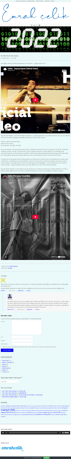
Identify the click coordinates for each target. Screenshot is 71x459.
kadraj (46, 408)
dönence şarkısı (57, 406)
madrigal (64, 408)
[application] (35, 432)
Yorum (3, 321)
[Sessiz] (63, 433)
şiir (63, 414)
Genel (14, 58)
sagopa (65, 410)
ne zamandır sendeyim (26, 410)
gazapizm (33, 408)
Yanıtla (28, 290)
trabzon (10, 414)
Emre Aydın (65, 406)
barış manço (21, 406)
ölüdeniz (53, 414)
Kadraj (4, 366)
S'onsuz (4, 372)
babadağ (14, 406)
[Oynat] (3, 433)
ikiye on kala (40, 408)
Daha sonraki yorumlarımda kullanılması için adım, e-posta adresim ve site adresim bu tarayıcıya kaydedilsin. (29, 347)
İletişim (52, 1)
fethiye (10, 408)
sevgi (51, 412)
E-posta (3, 340)
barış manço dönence (31, 406)
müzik (17, 410)
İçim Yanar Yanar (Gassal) (9, 391)
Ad (2, 337)
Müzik (3, 370)
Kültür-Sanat (5, 368)
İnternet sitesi (4, 344)
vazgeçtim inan (18, 414)
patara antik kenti (41, 410)
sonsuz (57, 412)
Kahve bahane (14, 266)
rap (54, 410)
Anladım (46, 457)
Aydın (8, 406)
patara (34, 410)
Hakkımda (47, 1)
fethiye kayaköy (17, 408)
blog (51, 406)
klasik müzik (57, 408)
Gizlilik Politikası (40, 1)
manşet (8, 410)
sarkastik (30, 412)
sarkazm (35, 412)
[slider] (66, 432)
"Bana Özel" (5, 360)
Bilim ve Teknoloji (7, 362)
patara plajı (49, 410)
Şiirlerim (59, 414)
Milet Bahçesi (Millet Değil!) (9, 397)
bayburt (39, 406)
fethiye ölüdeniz (25, 408)
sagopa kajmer (7, 412)
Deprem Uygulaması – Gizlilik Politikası (25, 1)
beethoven (45, 406)
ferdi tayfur (4, 408)
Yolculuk (10, 268)
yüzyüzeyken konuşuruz (28, 414)
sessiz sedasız (44, 412)
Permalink (20, 290)
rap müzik (59, 410)
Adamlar (3, 406)
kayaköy (51, 408)
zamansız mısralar (43, 414)
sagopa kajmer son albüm (20, 412)
